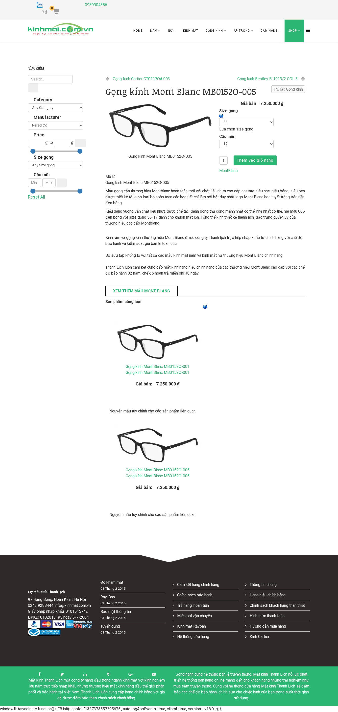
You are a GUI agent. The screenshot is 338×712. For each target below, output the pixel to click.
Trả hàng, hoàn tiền (192, 605)
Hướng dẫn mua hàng (267, 626)
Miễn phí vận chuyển (194, 615)
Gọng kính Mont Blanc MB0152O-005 (158, 473)
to (51, 142)
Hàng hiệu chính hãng (267, 595)
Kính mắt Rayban (191, 626)
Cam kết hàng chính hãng (197, 584)
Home (138, 30)
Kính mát (190, 30)
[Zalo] (57, 5)
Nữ (170, 30)
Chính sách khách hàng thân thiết (277, 605)
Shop (292, 30)
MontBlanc (228, 170)
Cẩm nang (269, 30)
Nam (153, 30)
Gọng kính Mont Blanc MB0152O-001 (158, 369)
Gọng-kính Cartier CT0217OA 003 (141, 78)
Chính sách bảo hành (194, 595)
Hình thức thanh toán (267, 615)
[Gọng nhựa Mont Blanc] (160, 126)
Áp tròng (242, 30)
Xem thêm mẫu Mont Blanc (141, 291)
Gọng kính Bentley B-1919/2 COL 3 (267, 78)
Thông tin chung (263, 584)
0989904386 (96, 4)
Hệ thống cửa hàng (192, 636)
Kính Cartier (259, 636)
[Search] (33, 87)
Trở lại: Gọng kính (288, 89)
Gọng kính (214, 30)
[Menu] (307, 31)
